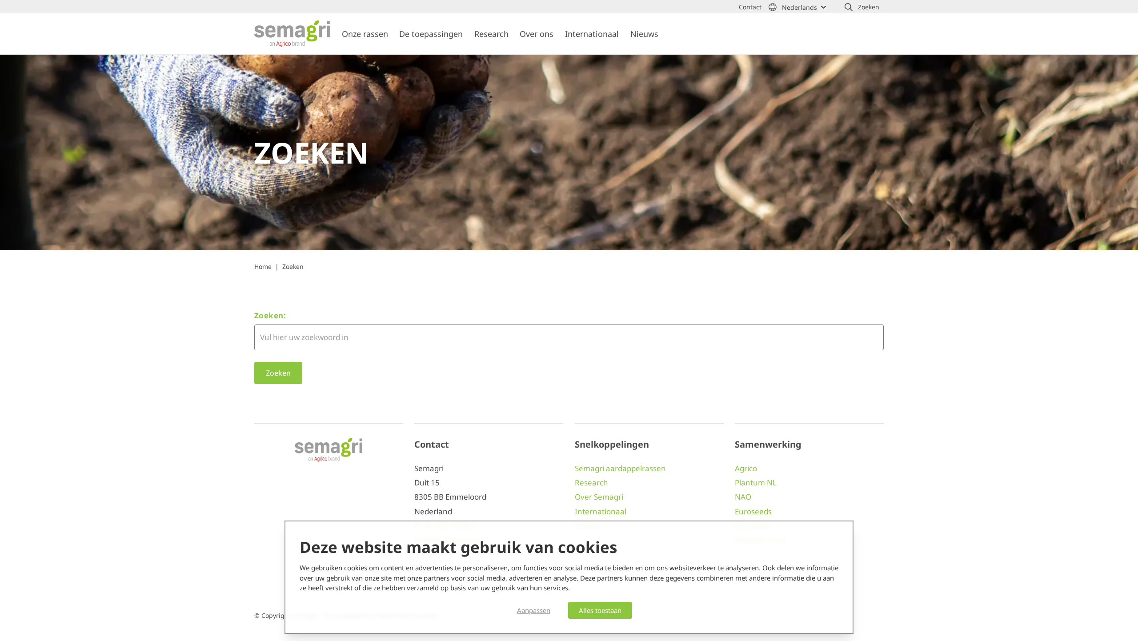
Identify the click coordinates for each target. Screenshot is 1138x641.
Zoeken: (270, 315)
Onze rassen (365, 33)
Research (491, 33)
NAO (743, 497)
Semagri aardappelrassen (620, 468)
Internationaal (592, 33)
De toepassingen (431, 33)
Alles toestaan (600, 610)
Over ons (536, 33)
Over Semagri (599, 497)
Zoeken (293, 266)
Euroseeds (753, 511)
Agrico (746, 468)
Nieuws (644, 33)
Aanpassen (533, 610)
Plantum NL (756, 482)
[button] (862, 7)
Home (263, 266)
